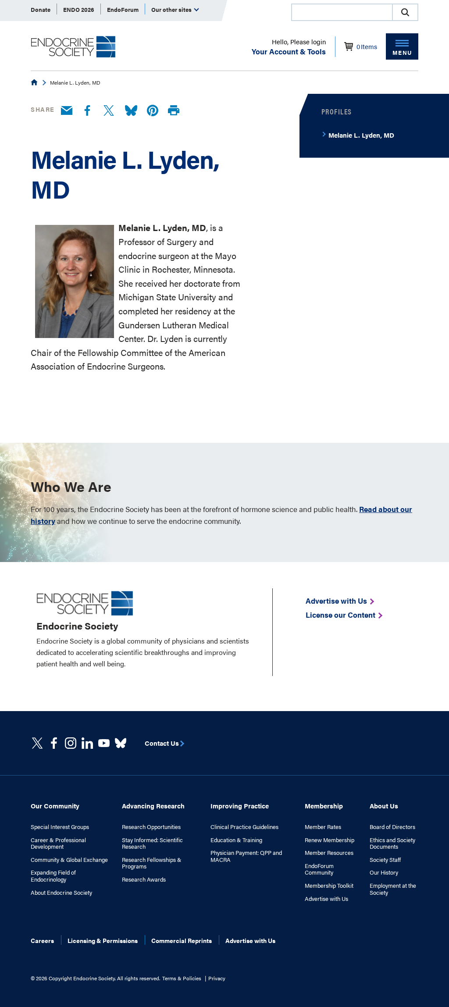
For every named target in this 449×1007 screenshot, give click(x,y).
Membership (324, 805)
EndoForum (123, 9)
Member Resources (329, 852)
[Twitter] (108, 111)
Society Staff (385, 859)
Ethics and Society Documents (392, 843)
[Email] (66, 111)
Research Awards (144, 879)
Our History (384, 872)
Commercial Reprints (181, 940)
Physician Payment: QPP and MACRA (246, 856)
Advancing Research (153, 805)
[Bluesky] (131, 110)
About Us (384, 805)
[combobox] (341, 12)
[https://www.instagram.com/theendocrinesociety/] (70, 743)
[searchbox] (342, 13)
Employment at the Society (393, 889)
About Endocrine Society (61, 892)
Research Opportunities (151, 826)
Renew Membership (329, 839)
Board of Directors (392, 826)
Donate (40, 9)
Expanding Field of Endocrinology (53, 875)
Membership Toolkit (329, 885)
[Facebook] (87, 111)
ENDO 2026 (78, 9)
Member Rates (323, 826)
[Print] (173, 110)
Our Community (55, 805)
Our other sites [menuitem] (172, 9)
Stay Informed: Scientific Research (152, 843)
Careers (42, 940)
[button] (405, 12)
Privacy (216, 978)
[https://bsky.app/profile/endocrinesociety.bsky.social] (120, 743)
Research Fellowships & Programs (152, 863)
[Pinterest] (152, 111)
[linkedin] (103, 743)
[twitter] (37, 743)
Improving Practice (239, 805)
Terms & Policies (181, 978)
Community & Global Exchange (69, 859)
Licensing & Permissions (103, 940)
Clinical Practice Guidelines (244, 826)
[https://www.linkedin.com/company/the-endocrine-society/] (87, 743)
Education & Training (236, 839)
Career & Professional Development (58, 843)
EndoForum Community (319, 869)
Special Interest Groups (60, 826)
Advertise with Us (326, 898)
